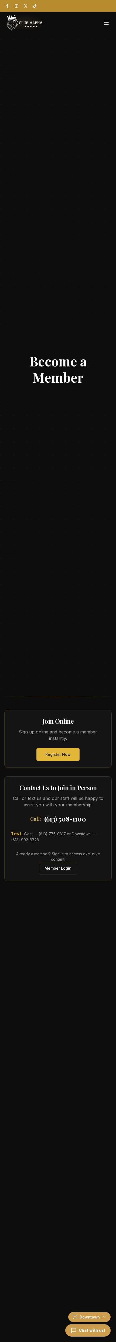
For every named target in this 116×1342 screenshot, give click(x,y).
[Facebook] (7, 6)
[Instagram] (16, 6)
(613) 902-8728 (25, 839)
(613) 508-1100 (65, 818)
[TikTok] (35, 6)
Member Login (58, 868)
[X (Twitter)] (26, 6)
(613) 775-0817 (52, 834)
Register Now (58, 754)
